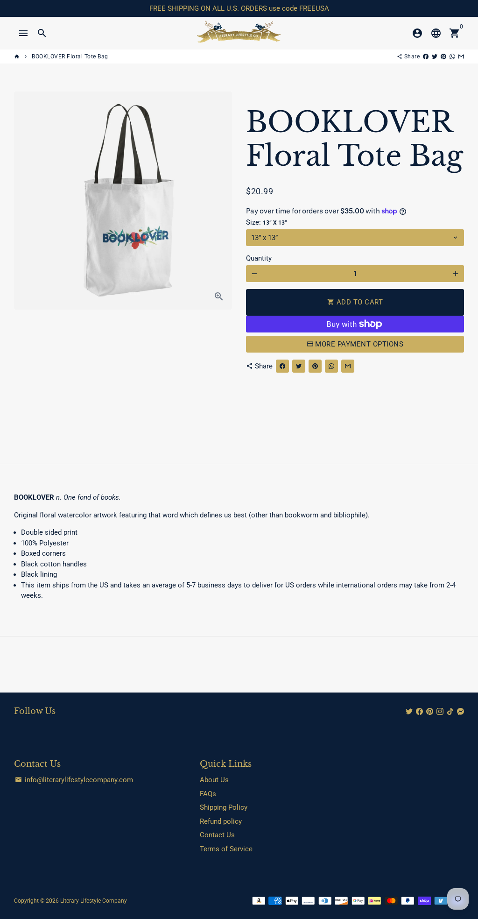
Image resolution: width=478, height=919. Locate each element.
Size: (266, 222)
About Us (214, 780)
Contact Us (217, 835)
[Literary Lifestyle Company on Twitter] (409, 711)
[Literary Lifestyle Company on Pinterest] (429, 711)
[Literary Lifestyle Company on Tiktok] (450, 711)
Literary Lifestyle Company (93, 901)
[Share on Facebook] (426, 56)
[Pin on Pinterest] (443, 56)
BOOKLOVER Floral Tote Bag (70, 56)
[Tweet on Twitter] (434, 56)
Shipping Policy (223, 807)
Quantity (259, 258)
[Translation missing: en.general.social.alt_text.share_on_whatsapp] (452, 56)
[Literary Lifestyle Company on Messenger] (460, 711)
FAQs (208, 794)
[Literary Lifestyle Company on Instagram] (439, 711)
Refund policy (221, 821)
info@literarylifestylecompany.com (74, 780)
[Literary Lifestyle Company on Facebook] (419, 711)
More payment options (359, 344)
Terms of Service (226, 849)
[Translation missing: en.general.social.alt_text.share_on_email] (461, 56)
